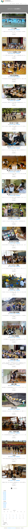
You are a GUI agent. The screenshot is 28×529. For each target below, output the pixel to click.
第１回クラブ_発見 (14, 123)
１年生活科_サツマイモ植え (14, 218)
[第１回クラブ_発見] (14, 115)
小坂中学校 (4, 504)
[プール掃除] (14, 20)
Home (10, 3)
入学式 (14, 455)
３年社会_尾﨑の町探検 (14, 312)
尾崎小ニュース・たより (23, 3)
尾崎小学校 (13, 3)
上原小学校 (4, 497)
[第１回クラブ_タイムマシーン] (14, 186)
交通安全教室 (14, 408)
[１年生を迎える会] (14, 351)
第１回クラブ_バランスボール (14, 170)
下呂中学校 (4, 505)
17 (6, 517)
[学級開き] (14, 471)
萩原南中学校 (5, 502)
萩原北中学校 (5, 503)
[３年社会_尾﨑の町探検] (14, 304)
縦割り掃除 (14, 384)
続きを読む (14, 34)
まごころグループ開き (14, 265)
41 (14, 488)
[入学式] (14, 447)
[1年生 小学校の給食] (14, 423)
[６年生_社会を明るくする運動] (14, 91)
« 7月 (3, 521)
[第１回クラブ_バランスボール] (14, 162)
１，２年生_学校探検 (14, 336)
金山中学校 (4, 507)
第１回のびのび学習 (14, 241)
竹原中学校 (4, 506)
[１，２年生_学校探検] (14, 328)
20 (16, 517)
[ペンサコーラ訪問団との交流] (14, 44)
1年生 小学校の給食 (14, 431)
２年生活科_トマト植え (14, 288)
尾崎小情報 (17, 3)
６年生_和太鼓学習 (14, 75)
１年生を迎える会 (14, 359)
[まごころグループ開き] (14, 257)
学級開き (14, 479)
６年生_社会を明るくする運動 (14, 99)
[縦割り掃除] (14, 376)
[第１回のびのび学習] (14, 233)
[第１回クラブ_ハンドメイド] (14, 139)
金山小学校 (4, 498)
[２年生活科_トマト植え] (14, 281)
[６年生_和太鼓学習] (14, 67)
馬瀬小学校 (4, 499)
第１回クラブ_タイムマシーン (14, 194)
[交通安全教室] (14, 400)
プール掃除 (14, 28)
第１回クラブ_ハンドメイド (14, 146)
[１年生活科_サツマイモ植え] (14, 210)
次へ (16, 488)
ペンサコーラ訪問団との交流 (14, 52)
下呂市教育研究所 (8, 0)
